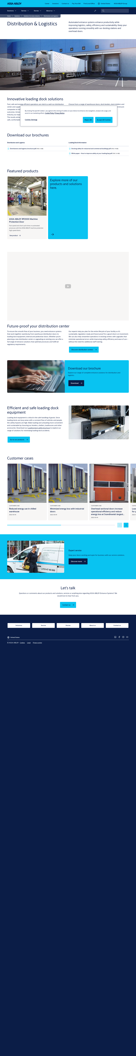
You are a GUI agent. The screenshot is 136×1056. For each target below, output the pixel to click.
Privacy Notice (59, 113)
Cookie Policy (49, 113)
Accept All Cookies (104, 120)
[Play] (68, 286)
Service (23, 11)
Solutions (10, 11)
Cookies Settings (31, 120)
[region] (68, 116)
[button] (16, 11)
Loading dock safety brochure (39, 428)
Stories (36, 11)
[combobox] (115, 11)
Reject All (88, 120)
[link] (47, 4)
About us (49, 11)
